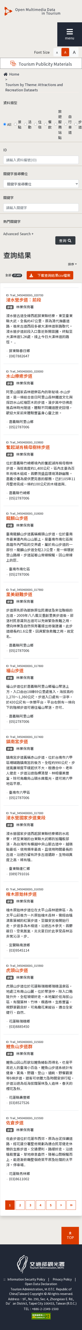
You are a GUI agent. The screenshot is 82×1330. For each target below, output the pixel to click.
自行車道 (70, 124)
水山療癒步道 (19, 376)
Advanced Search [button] (17, 233)
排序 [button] (71, 264)
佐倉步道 (15, 1122)
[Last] (71, 1205)
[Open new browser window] (41, 1315)
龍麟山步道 (17, 518)
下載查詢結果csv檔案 (53, 275)
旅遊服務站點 (60, 124)
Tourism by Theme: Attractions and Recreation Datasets (34, 87)
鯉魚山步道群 (19, 1046)
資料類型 (10, 102)
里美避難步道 (19, 594)
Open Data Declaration (41, 1284)
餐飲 (50, 124)
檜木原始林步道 (21, 894)
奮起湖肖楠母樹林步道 (28, 447)
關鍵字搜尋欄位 (15, 173)
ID (5, 149)
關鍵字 (8, 197)
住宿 (40, 124)
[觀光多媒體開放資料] (39, 11)
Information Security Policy (26, 1279)
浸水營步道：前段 (23, 299)
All (9, 124)
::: (4, 1279)
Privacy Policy (62, 1279)
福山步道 (15, 670)
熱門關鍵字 (12, 221)
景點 (19, 124)
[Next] (61, 1205)
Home (13, 74)
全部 (13, 275)
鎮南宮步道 (17, 741)
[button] (57, 52)
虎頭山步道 (17, 970)
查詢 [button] (63, 240)
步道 (80, 124)
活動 (29, 124)
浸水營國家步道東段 (25, 817)
